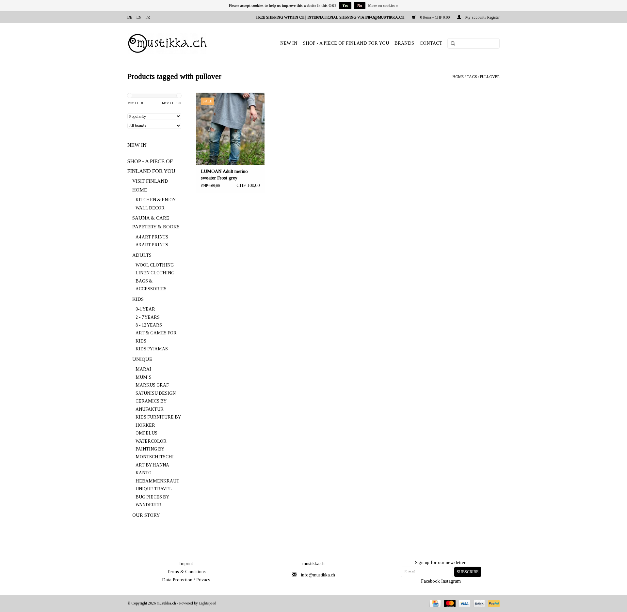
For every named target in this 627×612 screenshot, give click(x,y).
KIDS (138, 299)
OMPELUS (146, 433)
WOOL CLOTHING (155, 265)
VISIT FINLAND (150, 181)
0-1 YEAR (145, 309)
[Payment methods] (434, 603)
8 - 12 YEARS (149, 325)
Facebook (430, 581)
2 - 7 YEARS (148, 317)
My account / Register (482, 17)
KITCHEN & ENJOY (156, 199)
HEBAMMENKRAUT (157, 481)
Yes (345, 5)
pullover (490, 76)
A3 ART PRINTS (152, 244)
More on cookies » (383, 5)
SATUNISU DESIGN (156, 393)
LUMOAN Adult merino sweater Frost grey (224, 174)
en (139, 17)
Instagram (451, 581)
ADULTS (142, 255)
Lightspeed (207, 603)
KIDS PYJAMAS (152, 348)
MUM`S (144, 377)
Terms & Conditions (186, 571)
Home (458, 76)
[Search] (450, 43)
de (129, 17)
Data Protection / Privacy (186, 579)
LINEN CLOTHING (155, 272)
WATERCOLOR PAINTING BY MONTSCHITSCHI (155, 449)
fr (148, 17)
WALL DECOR (150, 208)
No (359, 5)
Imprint (186, 563)
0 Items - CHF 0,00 (435, 17)
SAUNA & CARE (150, 218)
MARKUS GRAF (152, 385)
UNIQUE (142, 359)
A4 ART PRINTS (152, 237)
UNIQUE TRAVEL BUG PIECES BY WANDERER (154, 496)
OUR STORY (146, 515)
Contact (431, 43)
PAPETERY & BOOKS (156, 226)
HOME (139, 189)
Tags (472, 76)
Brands (404, 43)
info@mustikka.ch (318, 575)
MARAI (143, 369)
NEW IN (288, 43)
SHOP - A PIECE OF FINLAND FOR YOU (346, 43)
